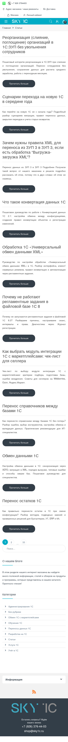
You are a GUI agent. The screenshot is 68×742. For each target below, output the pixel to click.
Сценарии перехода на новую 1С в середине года (32, 99)
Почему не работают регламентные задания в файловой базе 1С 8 (25, 301)
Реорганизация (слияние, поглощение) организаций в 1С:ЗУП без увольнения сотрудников (27, 44)
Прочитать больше (18, 83)
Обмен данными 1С (20, 455)
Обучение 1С (15, 622)
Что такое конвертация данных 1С (34, 202)
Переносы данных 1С (19, 628)
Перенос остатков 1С (21, 500)
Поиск (50, 21)
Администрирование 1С (20, 606)
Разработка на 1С (17, 633)
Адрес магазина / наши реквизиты (22, 8)
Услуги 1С (13, 644)
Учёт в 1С (13, 650)
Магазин (15, 14)
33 (23, 542)
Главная (6, 27)
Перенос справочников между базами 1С (30, 408)
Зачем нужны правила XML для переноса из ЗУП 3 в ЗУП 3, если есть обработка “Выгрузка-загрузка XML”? (33, 149)
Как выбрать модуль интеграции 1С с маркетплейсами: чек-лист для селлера (32, 355)
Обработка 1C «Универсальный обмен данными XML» (31, 249)
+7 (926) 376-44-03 (34, 726)
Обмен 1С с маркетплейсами (23, 617)
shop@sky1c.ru (34, 731)
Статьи (11, 639)
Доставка (50, 8)
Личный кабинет (34, 14)
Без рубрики (14, 611)
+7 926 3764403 (19, 3)
